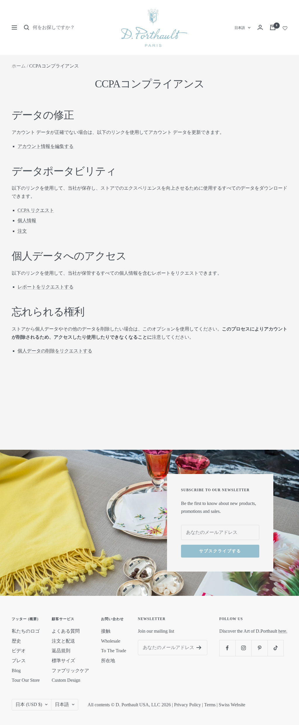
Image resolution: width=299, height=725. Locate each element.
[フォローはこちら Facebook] (227, 648)
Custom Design (66, 680)
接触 (105, 631)
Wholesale (110, 641)
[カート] (273, 27)
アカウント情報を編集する (46, 146)
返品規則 (61, 650)
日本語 (239, 28)
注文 (22, 231)
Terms (209, 704)
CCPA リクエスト (36, 210)
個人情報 (27, 220)
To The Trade (113, 650)
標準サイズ (63, 660)
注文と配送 (63, 641)
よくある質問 (66, 631)
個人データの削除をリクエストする (55, 350)
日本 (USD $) (28, 704)
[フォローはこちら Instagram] (243, 648)
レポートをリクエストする (46, 286)
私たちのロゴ (26, 631)
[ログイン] (260, 27)
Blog (16, 670)
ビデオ (19, 650)
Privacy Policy (187, 704)
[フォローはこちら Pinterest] (259, 648)
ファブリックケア (70, 670)
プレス (19, 660)
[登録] (199, 648)
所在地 (108, 660)
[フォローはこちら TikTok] (275, 648)
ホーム (19, 65)
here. (282, 631)
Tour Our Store (26, 680)
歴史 (16, 641)
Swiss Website (232, 704)
